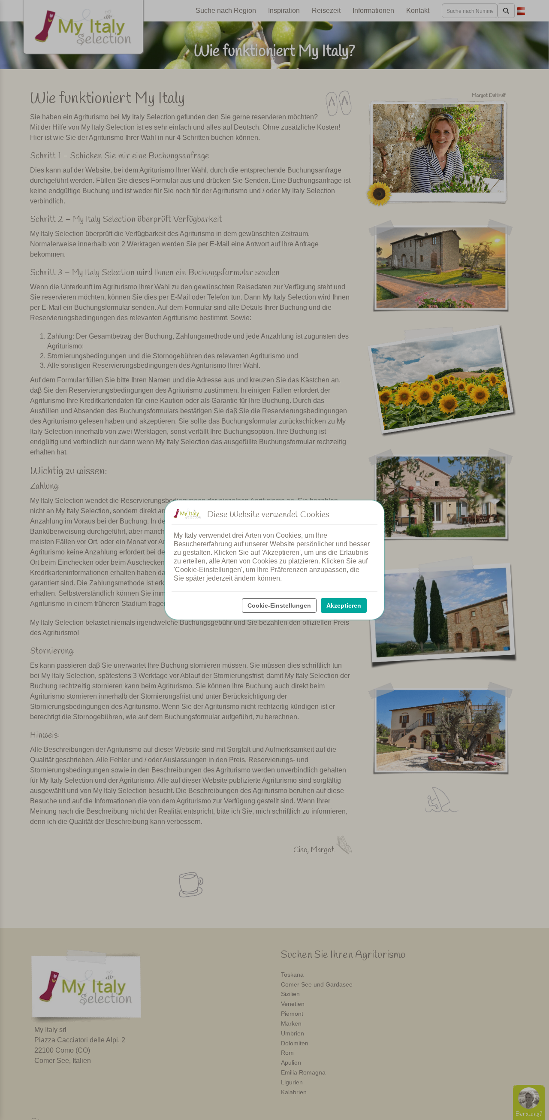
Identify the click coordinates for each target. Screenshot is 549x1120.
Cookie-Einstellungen (279, 605)
